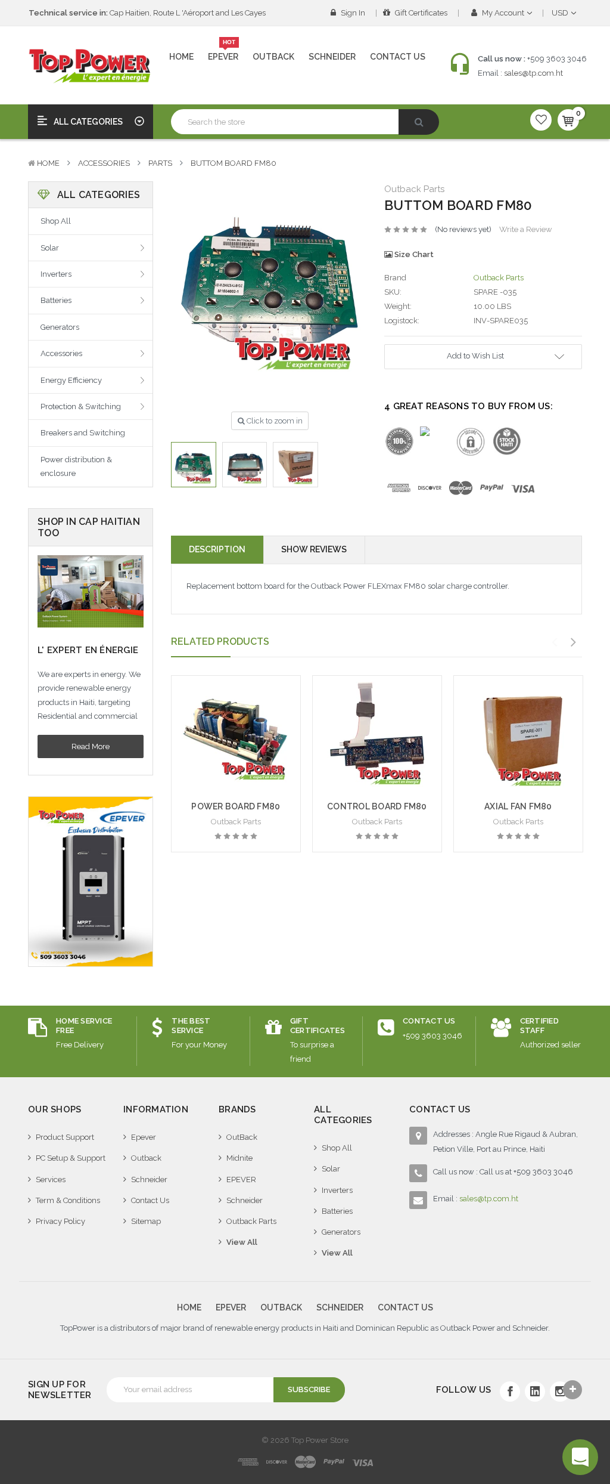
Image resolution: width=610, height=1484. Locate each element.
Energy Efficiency (71, 380)
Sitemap (146, 1221)
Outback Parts (251, 1221)
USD (561, 12)
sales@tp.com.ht (533, 73)
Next (573, 642)
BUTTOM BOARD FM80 (233, 163)
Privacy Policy (60, 1221)
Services (51, 1179)
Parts (160, 163)
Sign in (352, 12)
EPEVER (241, 1179)
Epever (223, 52)
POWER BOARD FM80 (235, 806)
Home (181, 56)
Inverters (56, 274)
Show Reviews (314, 549)
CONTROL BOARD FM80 (377, 806)
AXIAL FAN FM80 (518, 806)
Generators (60, 327)
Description (217, 549)
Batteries (56, 300)
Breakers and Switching (83, 432)
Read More (90, 746)
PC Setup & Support (70, 1158)
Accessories (104, 163)
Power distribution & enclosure (76, 466)
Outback (273, 56)
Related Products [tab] (220, 641)
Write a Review (525, 229)
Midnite (239, 1158)
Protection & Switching (81, 406)
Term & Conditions (68, 1200)
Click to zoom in (274, 420)
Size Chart (413, 254)
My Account (503, 12)
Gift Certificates (420, 12)
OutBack (241, 1137)
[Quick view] (236, 710)
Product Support (65, 1137)
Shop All (56, 221)
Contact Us (397, 56)
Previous (554, 642)
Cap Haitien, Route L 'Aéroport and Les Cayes (147, 12)
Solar (50, 247)
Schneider (332, 56)
